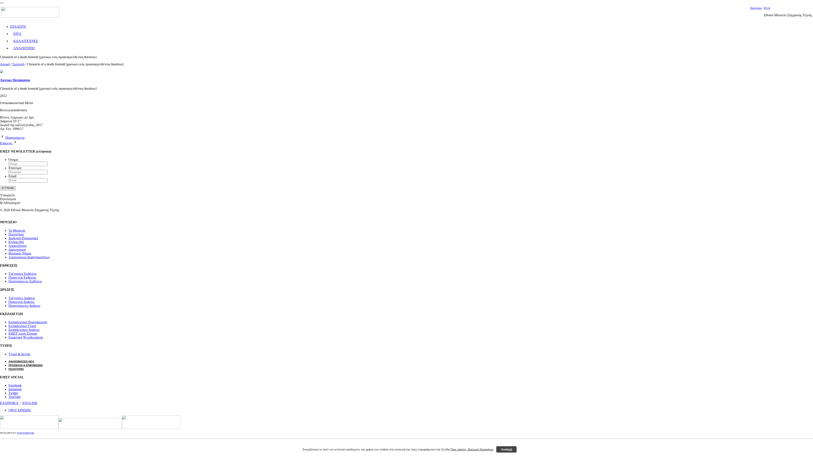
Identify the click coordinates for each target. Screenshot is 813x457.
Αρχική (5, 64)
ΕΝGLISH (29, 403)
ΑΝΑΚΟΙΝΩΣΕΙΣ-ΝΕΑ (21, 361)
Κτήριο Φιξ (16, 242)
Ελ (765, 8)
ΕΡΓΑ (17, 34)
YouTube (14, 397)
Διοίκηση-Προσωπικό (23, 238)
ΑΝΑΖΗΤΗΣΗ (24, 48)
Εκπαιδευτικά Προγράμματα (27, 322)
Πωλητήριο (756, 8)
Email (12, 176)
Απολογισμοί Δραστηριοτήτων (29, 257)
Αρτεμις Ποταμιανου (15, 80)
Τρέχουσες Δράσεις (21, 298)
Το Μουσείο (16, 230)
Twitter (13, 393)
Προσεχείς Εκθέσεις (22, 277)
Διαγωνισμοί (17, 249)
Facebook (15, 385)
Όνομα (13, 159)
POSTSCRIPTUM (25, 433)
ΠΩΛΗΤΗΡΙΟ (16, 369)
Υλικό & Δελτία (19, 354)
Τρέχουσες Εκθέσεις (22, 273)
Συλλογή (18, 64)
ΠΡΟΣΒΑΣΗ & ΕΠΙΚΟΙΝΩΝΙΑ (25, 365)
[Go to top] (1, 3)
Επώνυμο (14, 168)
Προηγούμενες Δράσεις (24, 305)
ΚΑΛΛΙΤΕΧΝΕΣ (25, 41)
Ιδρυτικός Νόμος (19, 253)
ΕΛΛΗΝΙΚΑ (9, 403)
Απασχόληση (17, 246)
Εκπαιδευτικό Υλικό (22, 326)
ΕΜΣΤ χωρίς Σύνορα (22, 333)
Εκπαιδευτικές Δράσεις (24, 330)
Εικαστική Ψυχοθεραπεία (25, 337)
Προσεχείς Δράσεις (21, 302)
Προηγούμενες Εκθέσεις (25, 281)
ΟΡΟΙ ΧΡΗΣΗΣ (19, 410)
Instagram (15, 389)
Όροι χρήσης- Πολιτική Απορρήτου (472, 449)
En (768, 8)
